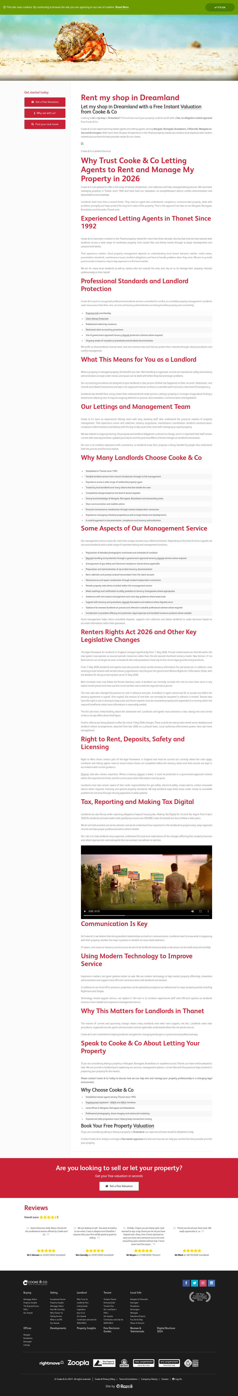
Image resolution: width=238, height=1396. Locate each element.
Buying (27, 1293)
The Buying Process (31, 1306)
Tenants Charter (110, 1299)
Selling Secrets (56, 1316)
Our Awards (28, 1313)
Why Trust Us (82, 1299)
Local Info (136, 1293)
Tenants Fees (109, 1306)
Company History (149, 1379)
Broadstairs (134, 1306)
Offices (27, 1328)
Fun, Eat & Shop (136, 1320)
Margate (26, 1335)
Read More (122, 7)
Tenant (107, 1293)
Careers (164, 1379)
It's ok (221, 7)
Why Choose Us (56, 1313)
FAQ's (25, 1310)
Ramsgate (134, 1303)
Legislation (81, 1310)
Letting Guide (82, 1306)
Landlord (82, 1293)
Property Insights (30, 1303)
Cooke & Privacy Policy (105, 1379)
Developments (58, 1328)
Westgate (134, 1313)
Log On (178, 1379)
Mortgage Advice (30, 1299)
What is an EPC (56, 1320)
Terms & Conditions (128, 1379)
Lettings (26, 1345)
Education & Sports (137, 1316)
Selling (54, 1293)
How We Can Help (57, 1310)
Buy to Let (81, 1313)
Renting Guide (109, 1303)
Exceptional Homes (58, 1299)
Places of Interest (137, 1323)
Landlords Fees (83, 1303)
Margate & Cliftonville (139, 1299)
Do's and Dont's (110, 1310)
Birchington (134, 1310)
